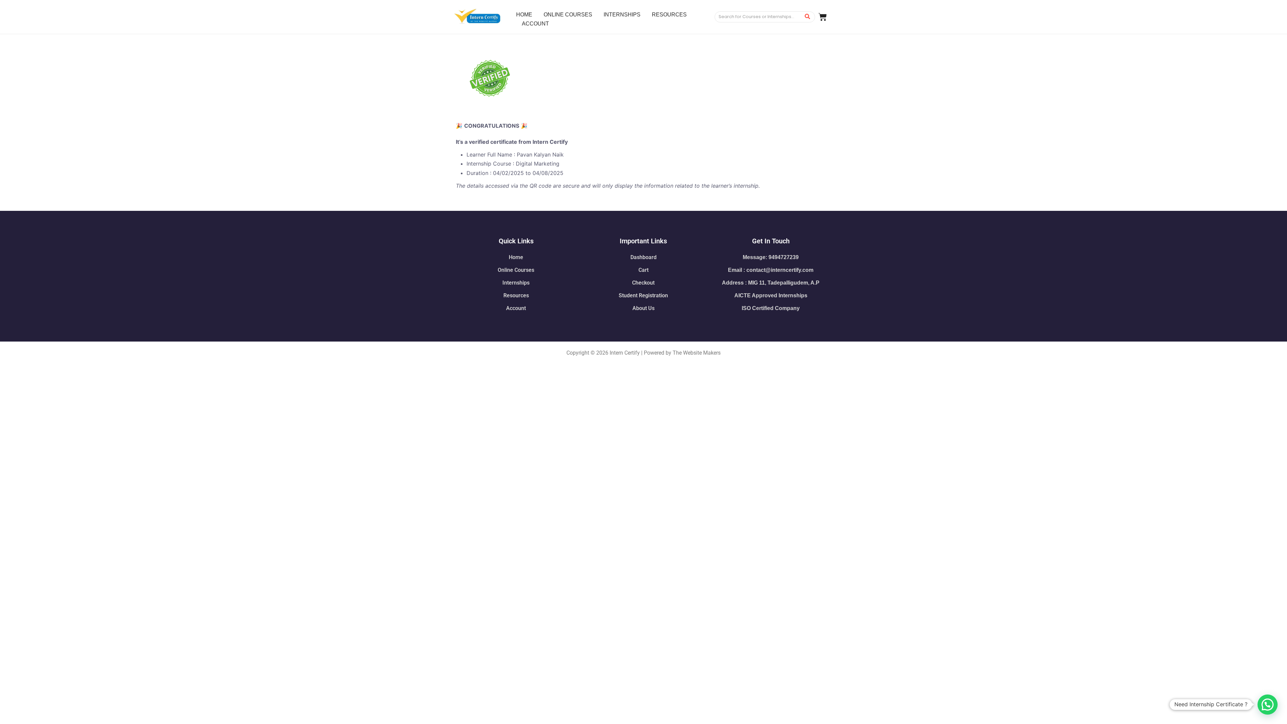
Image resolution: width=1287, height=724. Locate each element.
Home (516, 257)
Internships (516, 283)
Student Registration (643, 295)
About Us (643, 308)
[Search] (807, 17)
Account (516, 308)
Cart (643, 270)
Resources (516, 295)
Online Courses (516, 270)
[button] (1268, 705)
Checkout (643, 283)
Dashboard (643, 257)
